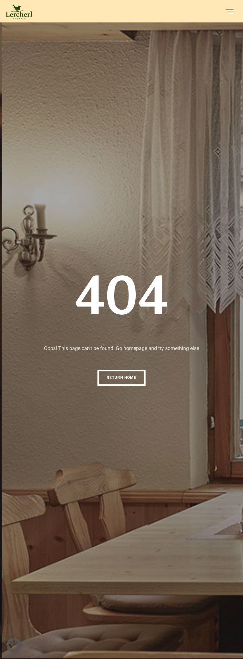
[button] (14, 645)
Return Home (121, 377)
